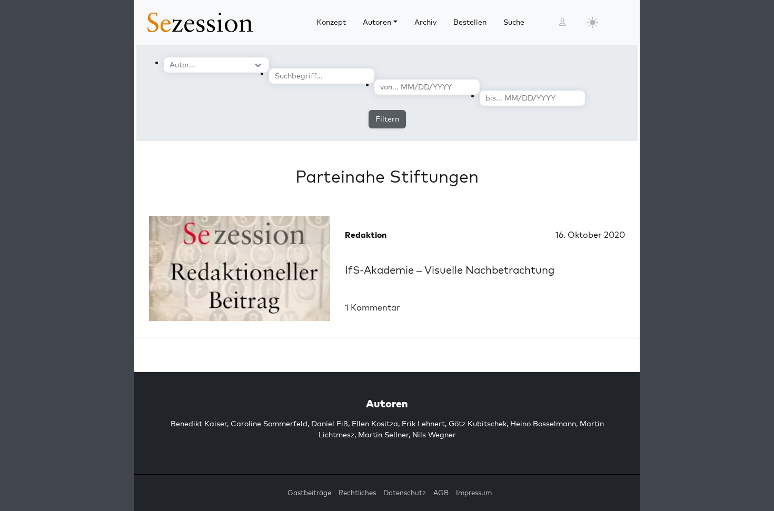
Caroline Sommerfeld (269, 423)
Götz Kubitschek (478, 423)
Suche (513, 22)
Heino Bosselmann (543, 423)
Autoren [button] (377, 22)
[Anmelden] (562, 22)
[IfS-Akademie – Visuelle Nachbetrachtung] (240, 268)
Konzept (331, 22)
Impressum (474, 492)
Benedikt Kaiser (199, 423)
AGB (441, 492)
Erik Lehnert (423, 423)
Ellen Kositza (375, 423)
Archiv (425, 22)
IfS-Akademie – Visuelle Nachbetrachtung (449, 269)
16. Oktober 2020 (590, 234)
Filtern (387, 119)
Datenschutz (404, 492)
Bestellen (470, 22)
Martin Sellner (383, 434)
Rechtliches (357, 492)
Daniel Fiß (329, 423)
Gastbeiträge (309, 492)
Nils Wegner (434, 434)
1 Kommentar (372, 307)
